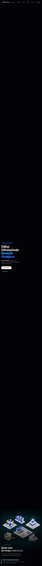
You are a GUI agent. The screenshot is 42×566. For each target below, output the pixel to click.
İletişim (38, 2)
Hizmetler (18, 2)
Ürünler (23, 2)
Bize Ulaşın (5, 271)
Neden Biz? (28, 2)
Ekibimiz (32, 2)
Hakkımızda (13, 2)
